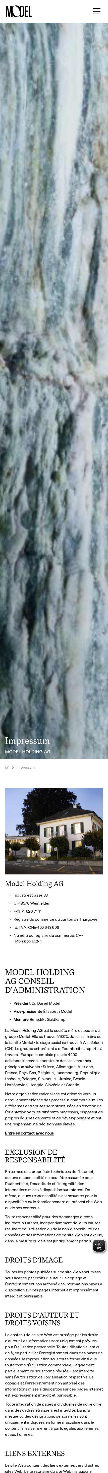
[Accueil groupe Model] (7, 767)
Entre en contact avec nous (29, 1133)
